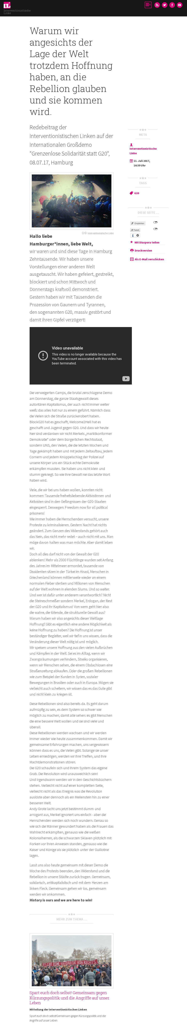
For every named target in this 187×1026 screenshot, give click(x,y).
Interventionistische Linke (17, 12)
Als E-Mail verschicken (149, 259)
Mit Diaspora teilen (147, 242)
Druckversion (143, 250)
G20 (136, 193)
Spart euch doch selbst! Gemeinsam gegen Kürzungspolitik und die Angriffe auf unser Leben (69, 997)
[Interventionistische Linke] (7, 6)
